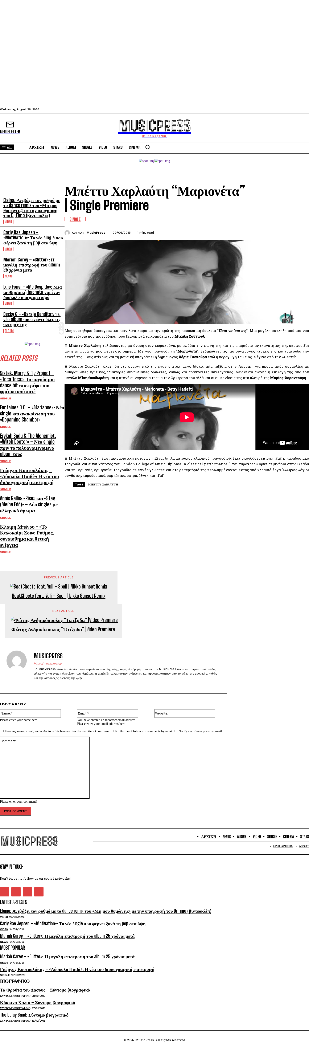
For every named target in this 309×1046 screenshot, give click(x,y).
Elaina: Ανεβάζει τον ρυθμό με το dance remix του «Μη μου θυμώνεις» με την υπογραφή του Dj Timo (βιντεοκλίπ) (31, 207)
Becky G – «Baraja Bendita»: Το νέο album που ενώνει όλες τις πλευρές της (32, 319)
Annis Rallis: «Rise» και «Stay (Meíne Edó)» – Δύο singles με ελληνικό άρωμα (29, 504)
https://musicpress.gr (48, 663)
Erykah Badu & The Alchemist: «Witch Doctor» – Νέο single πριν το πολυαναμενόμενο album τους (28, 445)
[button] (148, 147)
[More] (302, 232)
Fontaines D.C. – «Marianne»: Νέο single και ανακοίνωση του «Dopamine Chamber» (32, 413)
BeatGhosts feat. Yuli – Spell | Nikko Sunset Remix (58, 596)
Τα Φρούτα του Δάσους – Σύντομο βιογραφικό (45, 990)
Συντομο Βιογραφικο (15, 995)
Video (8, 222)
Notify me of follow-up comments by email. (144, 731)
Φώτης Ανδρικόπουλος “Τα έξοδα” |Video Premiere (63, 629)
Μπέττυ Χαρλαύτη (103, 484)
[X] (271, 232)
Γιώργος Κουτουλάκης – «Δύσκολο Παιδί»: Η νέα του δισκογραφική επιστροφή (29, 476)
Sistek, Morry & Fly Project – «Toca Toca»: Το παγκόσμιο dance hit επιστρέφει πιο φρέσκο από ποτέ (27, 382)
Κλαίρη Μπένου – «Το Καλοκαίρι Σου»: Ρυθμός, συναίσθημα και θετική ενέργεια (27, 536)
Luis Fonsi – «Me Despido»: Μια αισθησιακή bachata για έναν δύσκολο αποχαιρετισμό (32, 292)
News (9, 276)
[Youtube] (57, 684)
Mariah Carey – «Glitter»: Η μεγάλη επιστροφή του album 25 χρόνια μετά (31, 265)
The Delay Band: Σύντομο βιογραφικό (34, 1015)
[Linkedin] (286, 232)
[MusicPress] (68, 232)
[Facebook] (256, 232)
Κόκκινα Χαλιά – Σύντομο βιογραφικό (37, 1002)
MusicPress (96, 233)
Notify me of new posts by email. (200, 731)
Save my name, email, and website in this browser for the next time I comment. (57, 731)
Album (9, 331)
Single (5, 398)
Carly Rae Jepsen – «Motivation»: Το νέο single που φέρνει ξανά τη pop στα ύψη (33, 237)
